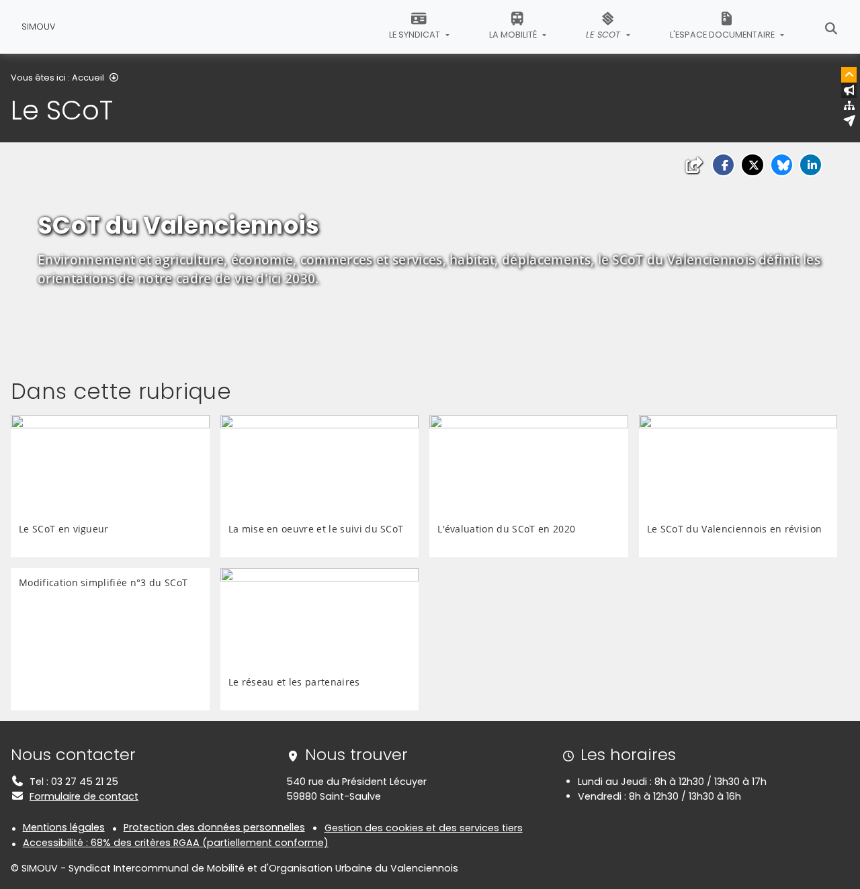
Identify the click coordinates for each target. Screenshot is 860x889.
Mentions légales (64, 827)
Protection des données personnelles (214, 827)
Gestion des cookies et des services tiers (424, 828)
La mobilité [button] (514, 34)
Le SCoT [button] (604, 34)
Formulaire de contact (84, 796)
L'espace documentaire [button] (723, 34)
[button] (723, 165)
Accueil (88, 77)
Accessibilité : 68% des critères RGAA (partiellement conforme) (176, 842)
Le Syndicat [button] (415, 34)
